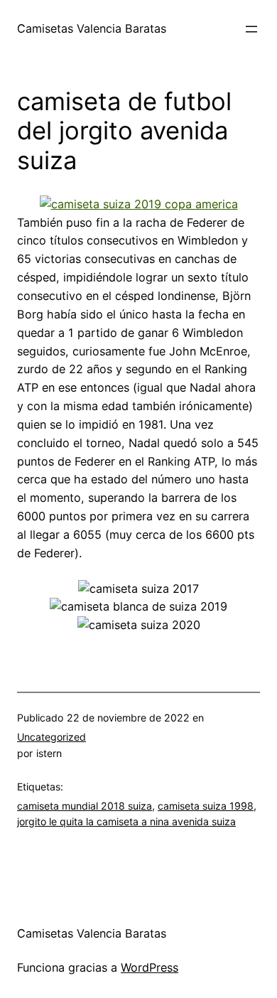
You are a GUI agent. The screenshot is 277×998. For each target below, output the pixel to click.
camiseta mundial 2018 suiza (84, 806)
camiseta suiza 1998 (206, 806)
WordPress (149, 967)
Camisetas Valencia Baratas (91, 28)
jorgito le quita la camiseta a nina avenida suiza (126, 821)
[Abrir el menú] (251, 29)
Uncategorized (51, 737)
